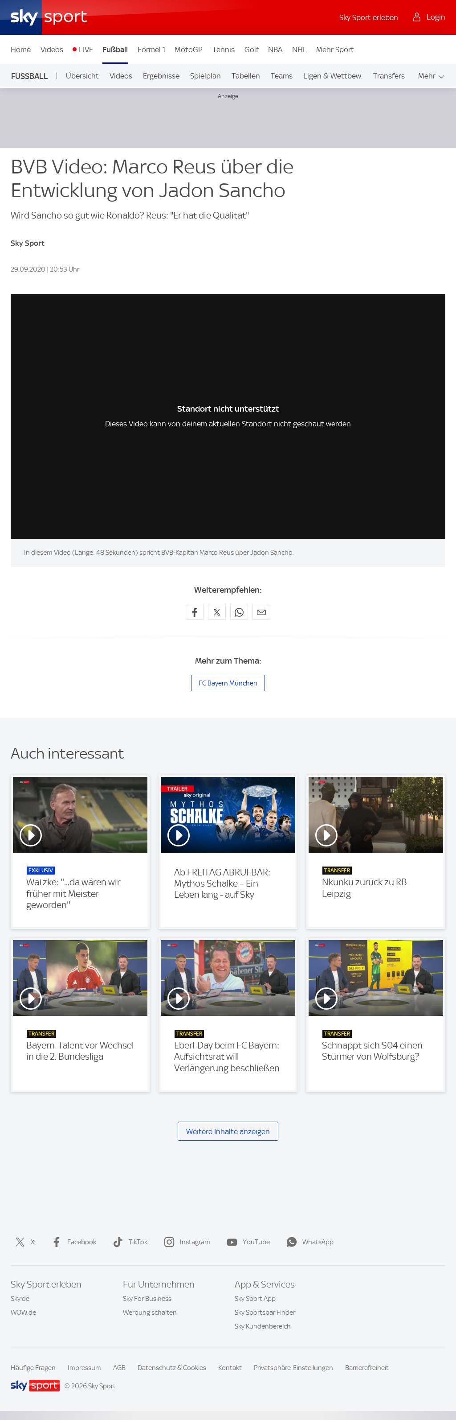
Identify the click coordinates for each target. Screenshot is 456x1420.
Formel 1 (151, 49)
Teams (282, 75)
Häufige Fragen (33, 1368)
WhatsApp (318, 1242)
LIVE (86, 49)
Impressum (84, 1368)
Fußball (115, 49)
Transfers (389, 75)
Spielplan (205, 75)
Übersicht (82, 75)
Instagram (195, 1242)
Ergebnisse (161, 75)
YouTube (256, 1242)
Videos (52, 49)
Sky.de (20, 1299)
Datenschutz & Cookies (172, 1368)
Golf (251, 49)
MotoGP (189, 49)
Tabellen (246, 75)
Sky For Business (147, 1299)
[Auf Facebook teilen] (195, 612)
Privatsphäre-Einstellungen (293, 1368)
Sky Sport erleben (368, 17)
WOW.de (23, 1313)
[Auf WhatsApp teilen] (239, 612)
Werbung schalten (150, 1313)
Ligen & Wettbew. (332, 75)
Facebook (81, 1242)
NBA (275, 49)
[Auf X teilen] (217, 612)
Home (21, 49)
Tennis (223, 49)
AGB (119, 1368)
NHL (299, 49)
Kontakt (230, 1368)
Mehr (427, 75)
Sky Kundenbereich (263, 1326)
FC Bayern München (228, 683)
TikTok (138, 1242)
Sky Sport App (255, 1299)
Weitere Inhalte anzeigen (228, 1131)
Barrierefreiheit (367, 1368)
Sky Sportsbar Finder (265, 1313)
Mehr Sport (335, 49)
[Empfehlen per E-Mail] (261, 612)
